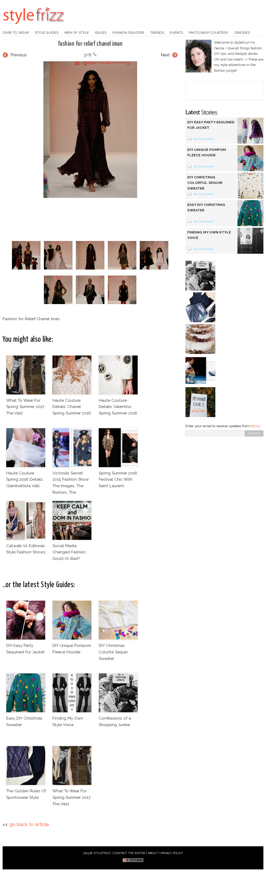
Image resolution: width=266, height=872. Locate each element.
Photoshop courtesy (208, 33)
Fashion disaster (128, 33)
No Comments (204, 139)
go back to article (29, 824)
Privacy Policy (172, 853)
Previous (18, 54)
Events (176, 33)
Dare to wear (16, 33)
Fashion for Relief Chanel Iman (90, 44)
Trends (157, 33)
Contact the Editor (129, 853)
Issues (101, 33)
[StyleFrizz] (34, 27)
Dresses (242, 33)
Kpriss (255, 426)
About (153, 853)
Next (165, 54)
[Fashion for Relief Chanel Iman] (90, 129)
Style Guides (46, 33)
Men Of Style (76, 33)
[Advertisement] (97, 219)
